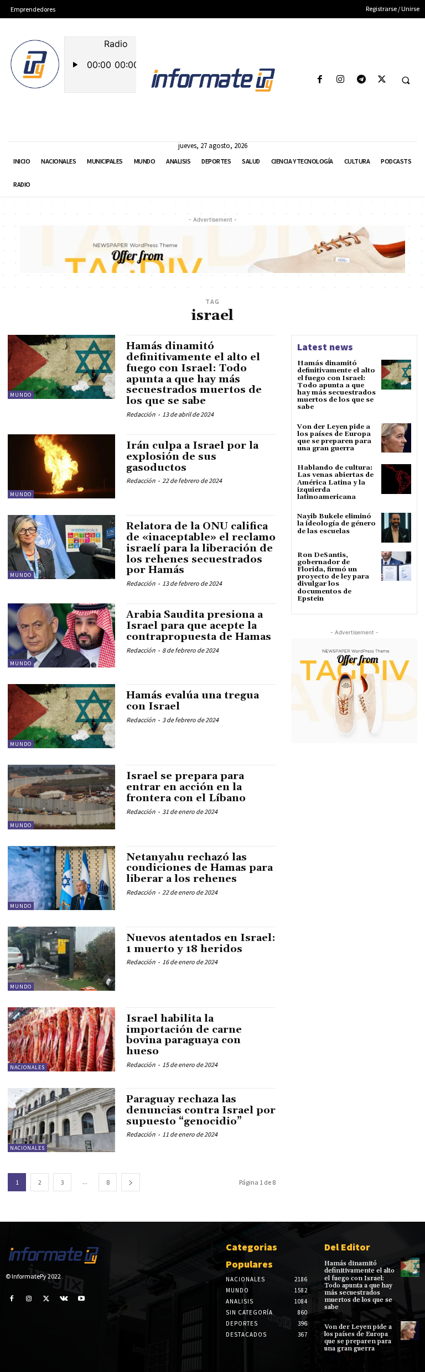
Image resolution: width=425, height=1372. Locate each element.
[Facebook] (320, 79)
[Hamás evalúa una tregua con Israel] (61, 716)
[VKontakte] (64, 1298)
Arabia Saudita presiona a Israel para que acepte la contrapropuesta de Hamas (198, 625)
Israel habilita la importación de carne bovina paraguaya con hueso (184, 1035)
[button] (405, 80)
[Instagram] (340, 79)
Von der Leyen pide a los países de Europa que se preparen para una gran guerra (334, 438)
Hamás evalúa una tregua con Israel (192, 701)
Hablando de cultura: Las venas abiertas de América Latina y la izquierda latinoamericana (335, 482)
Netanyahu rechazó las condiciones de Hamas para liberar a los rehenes (199, 868)
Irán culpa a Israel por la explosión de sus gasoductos (192, 456)
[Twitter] (381, 79)
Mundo (21, 394)
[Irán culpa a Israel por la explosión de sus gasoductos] (61, 466)
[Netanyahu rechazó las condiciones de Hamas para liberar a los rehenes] (61, 878)
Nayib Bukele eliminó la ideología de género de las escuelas (336, 523)
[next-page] (130, 1182)
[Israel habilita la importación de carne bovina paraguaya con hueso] (61, 1039)
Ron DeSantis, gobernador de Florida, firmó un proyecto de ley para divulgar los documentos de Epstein (333, 577)
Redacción (141, 414)
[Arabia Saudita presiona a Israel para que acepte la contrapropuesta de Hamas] (61, 635)
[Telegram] (361, 79)
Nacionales (27, 1067)
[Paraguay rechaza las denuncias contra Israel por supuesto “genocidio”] (61, 1120)
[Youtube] (81, 1298)
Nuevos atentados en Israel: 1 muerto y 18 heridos (201, 943)
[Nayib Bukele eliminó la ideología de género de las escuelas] (396, 528)
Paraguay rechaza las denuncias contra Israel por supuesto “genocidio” (201, 1110)
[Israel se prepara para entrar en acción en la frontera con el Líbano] (61, 797)
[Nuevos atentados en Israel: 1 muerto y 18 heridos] (61, 959)
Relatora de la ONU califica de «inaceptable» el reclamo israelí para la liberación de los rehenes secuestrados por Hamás (201, 548)
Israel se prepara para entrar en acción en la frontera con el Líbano (186, 787)
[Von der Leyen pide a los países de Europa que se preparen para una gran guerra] (396, 438)
